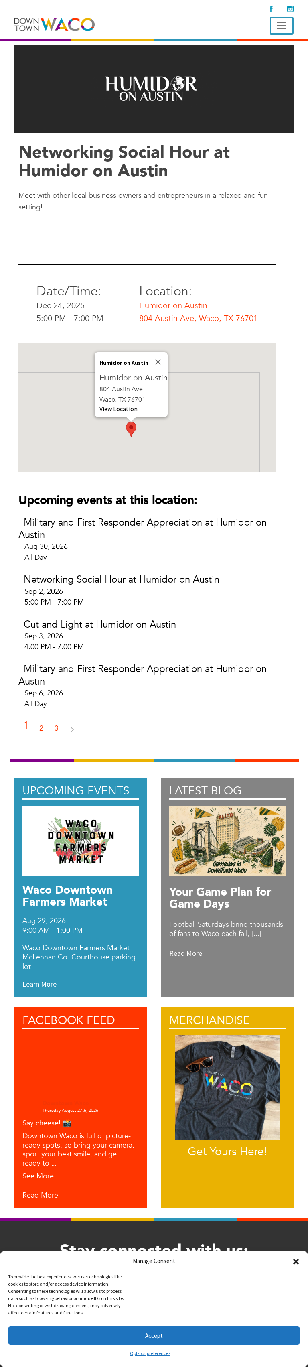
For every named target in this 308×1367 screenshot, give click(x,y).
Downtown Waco (66, 1103)
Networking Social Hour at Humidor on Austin (121, 579)
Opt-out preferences (150, 1353)
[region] (147, 407)
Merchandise (209, 1020)
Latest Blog (205, 791)
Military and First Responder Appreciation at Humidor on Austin (142, 529)
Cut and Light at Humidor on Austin (100, 624)
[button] (296, 1261)
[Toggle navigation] (282, 26)
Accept (154, 1335)
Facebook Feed (68, 1020)
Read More (40, 1195)
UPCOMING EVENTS (76, 791)
